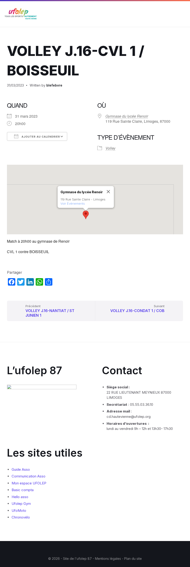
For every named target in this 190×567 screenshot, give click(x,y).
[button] (86, 214)
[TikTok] (105, 549)
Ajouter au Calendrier (40, 136)
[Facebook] (84, 549)
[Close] (108, 191)
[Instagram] (91, 549)
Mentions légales (108, 559)
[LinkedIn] (98, 549)
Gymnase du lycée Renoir (126, 116)
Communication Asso (28, 476)
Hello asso (20, 497)
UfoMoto (19, 510)
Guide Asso (21, 469)
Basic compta (23, 490)
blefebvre (54, 85)
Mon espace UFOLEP (29, 483)
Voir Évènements (72, 203)
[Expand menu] (182, 14)
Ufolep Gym (21, 503)
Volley (110, 148)
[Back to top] (179, 545)
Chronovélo (21, 517)
